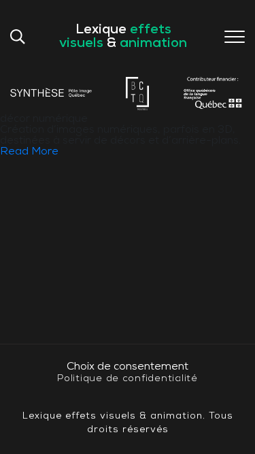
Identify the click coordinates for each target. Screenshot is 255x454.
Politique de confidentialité (127, 379)
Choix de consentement (127, 366)
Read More (29, 151)
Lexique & (123, 36)
